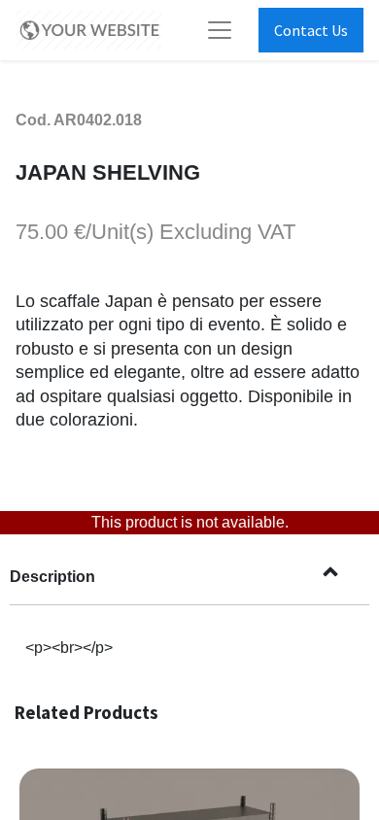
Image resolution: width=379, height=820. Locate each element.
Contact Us (311, 30)
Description (52, 576)
